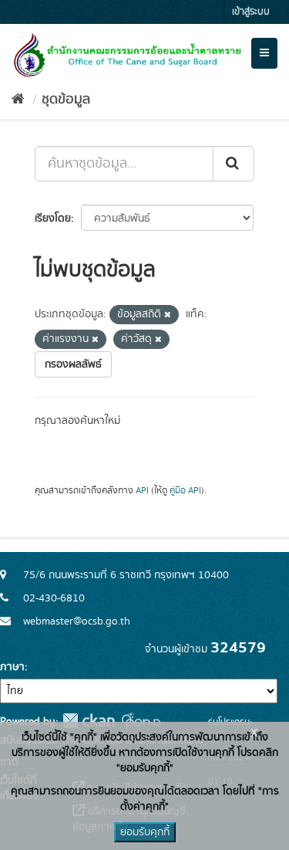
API (142, 490)
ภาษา (12, 667)
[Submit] (233, 163)
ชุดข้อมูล (66, 100)
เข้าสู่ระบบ (251, 12)
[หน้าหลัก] (18, 100)
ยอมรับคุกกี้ (145, 832)
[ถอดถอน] (167, 315)
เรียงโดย (53, 218)
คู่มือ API (185, 490)
